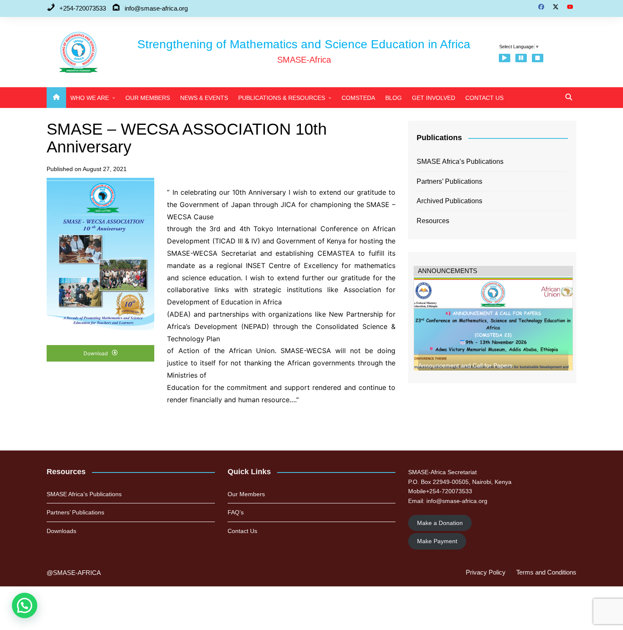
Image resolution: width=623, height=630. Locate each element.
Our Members (147, 97)
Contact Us (484, 97)
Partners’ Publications (449, 181)
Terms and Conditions (546, 572)
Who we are (89, 97)
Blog (393, 97)
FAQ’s (236, 512)
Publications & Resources (281, 97)
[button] (24, 605)
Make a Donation (440, 522)
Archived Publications (449, 200)
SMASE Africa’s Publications (460, 161)
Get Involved (433, 97)
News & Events (204, 97)
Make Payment (437, 541)
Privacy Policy (486, 572)
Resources (433, 220)
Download (96, 353)
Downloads (61, 531)
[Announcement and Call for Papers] (493, 329)
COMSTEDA (358, 97)
